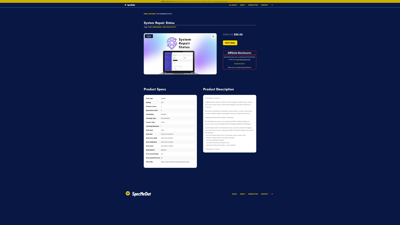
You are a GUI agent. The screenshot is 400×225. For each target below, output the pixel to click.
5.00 (162, 102)
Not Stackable (165, 118)
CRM (164, 27)
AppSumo (152, 14)
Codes (163, 122)
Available (163, 114)
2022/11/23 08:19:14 (167, 134)
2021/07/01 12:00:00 (167, 142)
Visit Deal (230, 42)
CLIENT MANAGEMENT (155, 27)
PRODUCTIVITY (171, 27)
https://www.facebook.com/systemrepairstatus (175, 162)
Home (146, 14)
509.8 (162, 130)
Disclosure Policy (233, 1)
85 (161, 158)
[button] (213, 36)
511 (162, 154)
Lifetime (163, 98)
